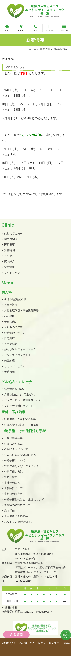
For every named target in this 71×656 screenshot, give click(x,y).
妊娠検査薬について (16, 449)
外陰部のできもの (14, 332)
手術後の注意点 (13, 493)
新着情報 (45, 49)
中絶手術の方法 (13, 471)
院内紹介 (9, 261)
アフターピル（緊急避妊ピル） (22, 400)
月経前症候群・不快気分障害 (21, 310)
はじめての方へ (13, 233)
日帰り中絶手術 (13, 438)
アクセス (9, 255)
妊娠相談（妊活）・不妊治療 (21, 424)
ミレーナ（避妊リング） (18, 405)
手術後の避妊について (17, 504)
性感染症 (9, 338)
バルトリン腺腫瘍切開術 (18, 521)
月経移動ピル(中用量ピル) (19, 394)
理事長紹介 (10, 239)
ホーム (32, 49)
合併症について (13, 488)
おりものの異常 (13, 327)
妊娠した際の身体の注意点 (20, 454)
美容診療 (9, 360)
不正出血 (9, 315)
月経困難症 (10, 304)
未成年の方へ (12, 482)
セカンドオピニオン (16, 366)
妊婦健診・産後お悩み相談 (20, 419)
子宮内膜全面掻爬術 (16, 516)
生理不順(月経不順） (16, 299)
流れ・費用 (10, 477)
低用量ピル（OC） (15, 388)
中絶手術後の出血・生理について (24, 499)
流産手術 (9, 510)
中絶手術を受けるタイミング (21, 466)
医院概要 (9, 244)
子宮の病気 (10, 321)
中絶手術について (14, 460)
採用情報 (9, 267)
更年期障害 (10, 343)
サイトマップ (12, 272)
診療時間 (9, 250)
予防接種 (9, 371)
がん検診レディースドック (20, 349)
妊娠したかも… (13, 443)
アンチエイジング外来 (17, 355)
